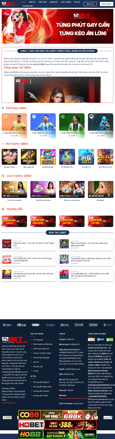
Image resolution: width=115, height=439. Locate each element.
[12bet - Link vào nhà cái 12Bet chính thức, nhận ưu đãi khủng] (10, 4)
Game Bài (54, 2)
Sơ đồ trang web (8, 403)
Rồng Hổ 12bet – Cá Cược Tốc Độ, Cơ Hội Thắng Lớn (33, 244)
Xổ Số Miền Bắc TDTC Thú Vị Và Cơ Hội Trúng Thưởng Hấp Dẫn (32, 259)
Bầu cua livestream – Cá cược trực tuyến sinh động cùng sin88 (89, 244)
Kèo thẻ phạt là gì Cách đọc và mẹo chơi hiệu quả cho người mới (33, 275)
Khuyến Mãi (28, 6)
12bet (23, 2)
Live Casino (66, 2)
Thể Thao (42, 2)
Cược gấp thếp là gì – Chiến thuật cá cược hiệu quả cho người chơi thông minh (90, 275)
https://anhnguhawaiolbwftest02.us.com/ (75, 398)
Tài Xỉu (77, 2)
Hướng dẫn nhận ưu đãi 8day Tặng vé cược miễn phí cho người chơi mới (91, 259)
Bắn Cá (32, 2)
